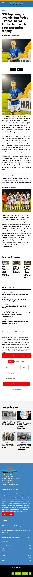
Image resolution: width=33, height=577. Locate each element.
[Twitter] (14, 69)
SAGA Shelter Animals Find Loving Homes (15, 294)
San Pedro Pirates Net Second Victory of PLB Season (16, 269)
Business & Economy (6, 311)
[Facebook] (11, 69)
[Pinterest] (18, 69)
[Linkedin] (19, 573)
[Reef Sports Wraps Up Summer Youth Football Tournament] (5, 263)
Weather (4, 297)
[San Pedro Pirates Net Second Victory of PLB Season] (16, 263)
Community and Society (7, 292)
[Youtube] (30, 573)
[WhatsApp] (21, 69)
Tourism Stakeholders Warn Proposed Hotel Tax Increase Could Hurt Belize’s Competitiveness (16, 314)
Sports (3, 10)
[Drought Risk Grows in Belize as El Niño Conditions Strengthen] (24, 415)
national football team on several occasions (15, 180)
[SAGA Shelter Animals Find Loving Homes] (9, 415)
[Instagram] (16, 573)
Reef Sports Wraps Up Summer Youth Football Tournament (5, 272)
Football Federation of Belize (18, 123)
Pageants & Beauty (6, 319)
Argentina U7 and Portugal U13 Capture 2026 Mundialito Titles (27, 272)
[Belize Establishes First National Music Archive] (9, 436)
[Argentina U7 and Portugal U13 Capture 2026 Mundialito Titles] (27, 263)
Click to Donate (8, 514)
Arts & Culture (5, 304)
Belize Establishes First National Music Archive (8, 446)
